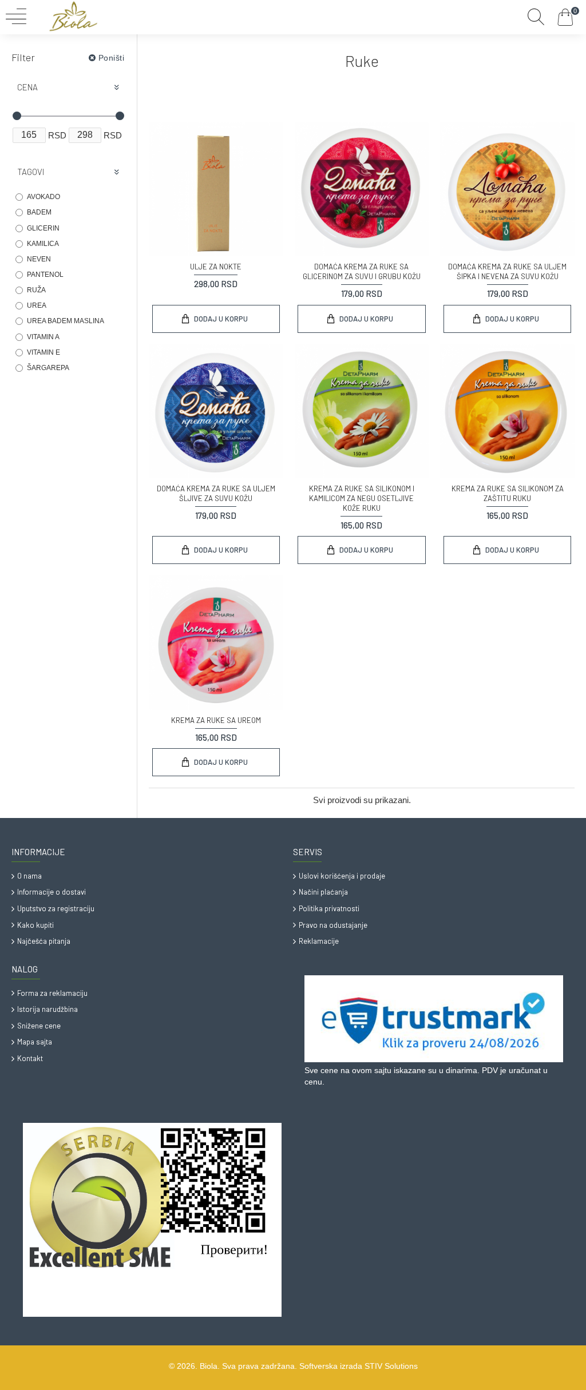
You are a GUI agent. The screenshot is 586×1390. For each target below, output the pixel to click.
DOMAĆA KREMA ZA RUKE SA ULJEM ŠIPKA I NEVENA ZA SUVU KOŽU (507, 271)
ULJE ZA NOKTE (215, 266)
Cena (27, 87)
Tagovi (30, 171)
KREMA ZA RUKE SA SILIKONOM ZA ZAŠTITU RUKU (508, 493)
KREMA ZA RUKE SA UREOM (216, 720)
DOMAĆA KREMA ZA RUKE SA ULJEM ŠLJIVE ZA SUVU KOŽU (216, 493)
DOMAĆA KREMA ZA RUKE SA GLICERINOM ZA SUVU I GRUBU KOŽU (362, 271)
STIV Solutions (391, 1366)
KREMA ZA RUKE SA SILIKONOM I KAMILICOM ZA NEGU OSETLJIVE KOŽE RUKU (361, 498)
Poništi (111, 57)
